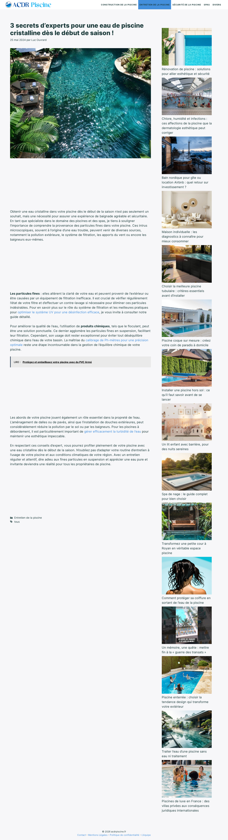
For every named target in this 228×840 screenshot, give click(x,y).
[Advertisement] (80, 186)
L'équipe (146, 834)
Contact (81, 834)
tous (17, 521)
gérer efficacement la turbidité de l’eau (112, 431)
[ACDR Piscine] (29, 4)
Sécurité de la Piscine (186, 4)
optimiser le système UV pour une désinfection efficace (58, 312)
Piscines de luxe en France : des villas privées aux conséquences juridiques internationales (185, 805)
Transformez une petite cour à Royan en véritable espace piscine (184, 548)
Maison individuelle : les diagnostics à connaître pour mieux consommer (182, 236)
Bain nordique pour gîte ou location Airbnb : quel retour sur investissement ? (185, 182)
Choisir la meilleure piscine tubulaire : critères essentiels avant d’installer (183, 290)
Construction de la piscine (119, 4)
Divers (217, 4)
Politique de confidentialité (124, 834)
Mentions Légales (97, 834)
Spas (207, 4)
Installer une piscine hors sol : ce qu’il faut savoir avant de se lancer (186, 394)
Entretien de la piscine (155, 4)
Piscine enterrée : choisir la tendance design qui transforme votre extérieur (185, 701)
